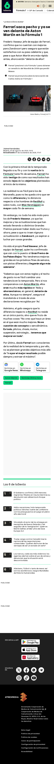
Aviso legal (25, 730)
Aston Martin (11, 378)
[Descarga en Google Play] (30, 644)
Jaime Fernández (11, 149)
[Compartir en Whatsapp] (39, 160)
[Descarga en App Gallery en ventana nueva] (30, 659)
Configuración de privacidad (33, 744)
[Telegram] (41, 672)
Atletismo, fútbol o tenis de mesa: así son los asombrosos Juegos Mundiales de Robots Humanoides (31, 570)
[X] (29, 160)
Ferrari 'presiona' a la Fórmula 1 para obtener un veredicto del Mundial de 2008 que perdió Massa (29, 68)
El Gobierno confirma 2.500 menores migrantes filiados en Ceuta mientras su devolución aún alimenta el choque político (32, 496)
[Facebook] (26, 672)
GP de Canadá (36, 10)
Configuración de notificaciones (34, 748)
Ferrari (8, 383)
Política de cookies (29, 737)
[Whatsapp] (34, 672)
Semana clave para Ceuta (35, 2)
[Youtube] (34, 680)
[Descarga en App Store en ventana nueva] (29, 652)
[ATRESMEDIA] (27, 697)
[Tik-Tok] (26, 680)
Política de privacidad (30, 734)
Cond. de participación (30, 741)
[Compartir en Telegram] (43, 160)
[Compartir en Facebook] (34, 160)
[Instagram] (19, 680)
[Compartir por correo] (48, 160)
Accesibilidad (26, 751)
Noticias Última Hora (31, 378)
